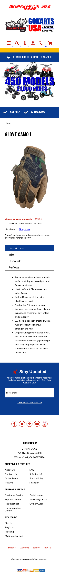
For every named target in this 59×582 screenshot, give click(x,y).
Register (9, 527)
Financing (34, 482)
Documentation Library (13, 509)
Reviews (13, 267)
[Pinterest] (29, 424)
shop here (32, 57)
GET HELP (15, 111)
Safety (36, 547)
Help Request (12, 503)
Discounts (14, 261)
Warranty (24, 547)
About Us (10, 469)
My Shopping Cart (14, 535)
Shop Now (24, 229)
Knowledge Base (38, 499)
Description (16, 248)
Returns (9, 482)
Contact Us (11, 474)
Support (12, 547)
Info (11, 254)
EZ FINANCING (38, 111)
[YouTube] (37, 424)
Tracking (9, 531)
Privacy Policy (36, 478)
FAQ (32, 469)
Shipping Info (36, 474)
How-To (47, 547)
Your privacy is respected (30, 402)
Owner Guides (37, 503)
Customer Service (14, 495)
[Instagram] (45, 424)
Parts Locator (36, 495)
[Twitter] (22, 424)
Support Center (13, 499)
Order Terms (11, 478)
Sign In (8, 523)
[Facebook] (14, 424)
